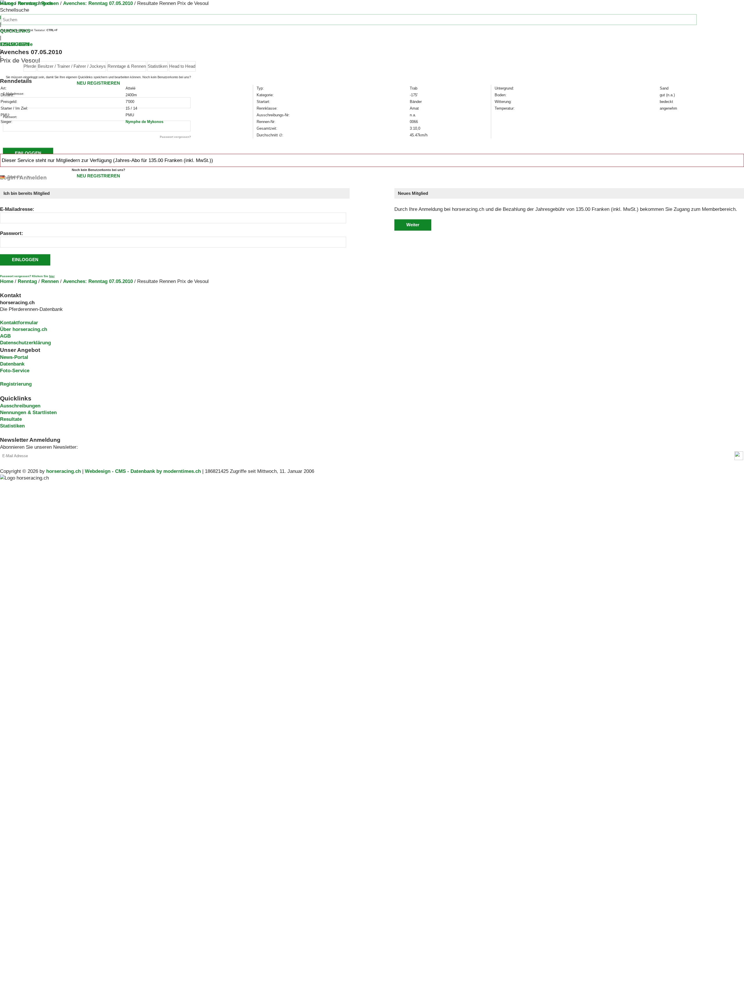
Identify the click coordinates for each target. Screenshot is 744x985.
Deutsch (14, 177)
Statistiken (157, 66)
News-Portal (14, 357)
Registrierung (16, 384)
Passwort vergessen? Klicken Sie (27, 276)
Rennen (50, 3)
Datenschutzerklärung (25, 342)
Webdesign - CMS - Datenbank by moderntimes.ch (143, 471)
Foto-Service (14, 370)
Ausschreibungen (20, 406)
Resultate (11, 419)
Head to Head (182, 66)
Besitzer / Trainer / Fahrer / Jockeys (72, 66)
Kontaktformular (19, 322)
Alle (28, 44)
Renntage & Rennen (127, 66)
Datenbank (12, 364)
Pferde (30, 66)
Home (6, 3)
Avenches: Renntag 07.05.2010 (98, 3)
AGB (5, 336)
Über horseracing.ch (23, 329)
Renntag (27, 3)
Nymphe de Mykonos (144, 122)
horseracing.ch (63, 471)
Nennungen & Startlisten (28, 412)
